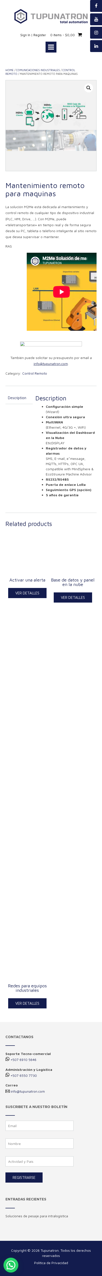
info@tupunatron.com (28, 1091)
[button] (10, 1265)
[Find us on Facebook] (96, 6)
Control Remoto (34, 373)
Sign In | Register (33, 35)
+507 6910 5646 (23, 1059)
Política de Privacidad (51, 1263)
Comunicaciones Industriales (38, 70)
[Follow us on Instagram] (96, 33)
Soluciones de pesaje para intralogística (36, 1216)
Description (17, 398)
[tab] (19, 398)
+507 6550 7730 (23, 1075)
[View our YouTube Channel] (96, 19)
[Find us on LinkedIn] (96, 46)
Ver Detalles (27, 593)
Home (9, 70)
